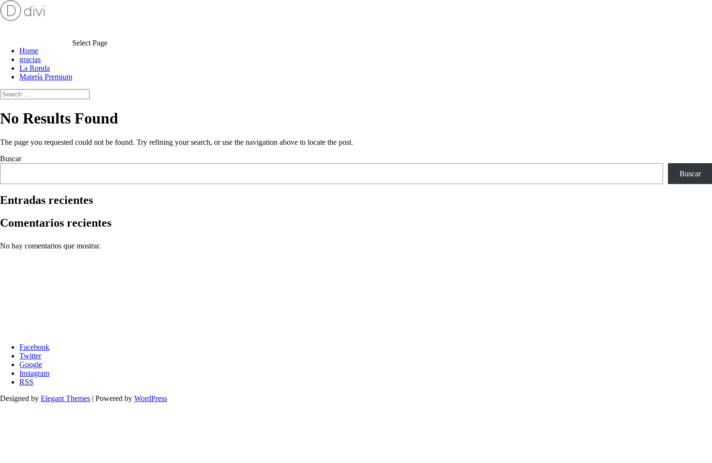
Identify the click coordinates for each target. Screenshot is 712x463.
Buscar (10, 158)
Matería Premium (45, 77)
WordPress (150, 398)
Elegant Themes (65, 398)
